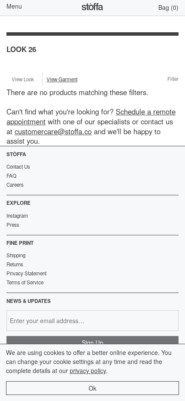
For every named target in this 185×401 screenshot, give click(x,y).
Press (12, 224)
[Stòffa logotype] (92, 7)
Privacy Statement (26, 273)
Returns (14, 264)
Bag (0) (168, 7)
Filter (173, 79)
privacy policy (88, 370)
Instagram (17, 215)
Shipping (15, 255)
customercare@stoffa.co (53, 131)
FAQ (11, 175)
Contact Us (18, 166)
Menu (14, 6)
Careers (15, 184)
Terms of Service (24, 282)
